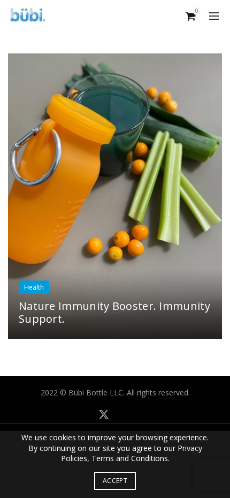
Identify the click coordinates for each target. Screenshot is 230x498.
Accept (115, 480)
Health (34, 287)
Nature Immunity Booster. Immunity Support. (114, 312)
